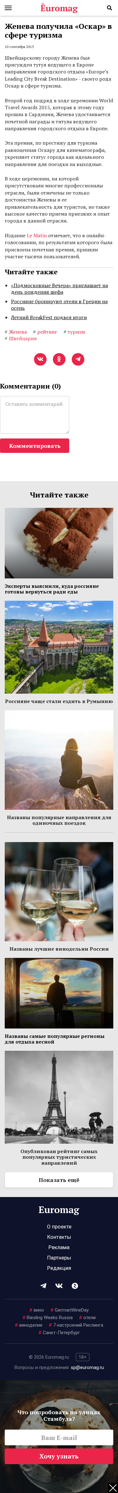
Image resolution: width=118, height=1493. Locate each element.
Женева (16, 331)
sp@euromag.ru (87, 1367)
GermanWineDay (69, 1310)
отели (87, 1317)
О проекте (59, 1226)
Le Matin (37, 235)
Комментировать (34, 445)
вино (36, 1310)
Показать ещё (59, 1180)
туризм (74, 331)
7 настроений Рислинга (76, 1325)
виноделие (28, 1325)
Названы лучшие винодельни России (59, 948)
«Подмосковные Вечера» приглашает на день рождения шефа (59, 289)
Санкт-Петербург (59, 1332)
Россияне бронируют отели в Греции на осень (59, 305)
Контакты (59, 1237)
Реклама (59, 1247)
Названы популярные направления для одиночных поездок (59, 820)
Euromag (59, 8)
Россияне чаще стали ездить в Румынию (59, 701)
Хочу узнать (59, 1456)
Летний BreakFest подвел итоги (49, 317)
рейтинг (45, 331)
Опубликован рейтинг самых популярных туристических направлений (59, 1157)
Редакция (59, 1268)
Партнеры (59, 1257)
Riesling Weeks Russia (47, 1317)
